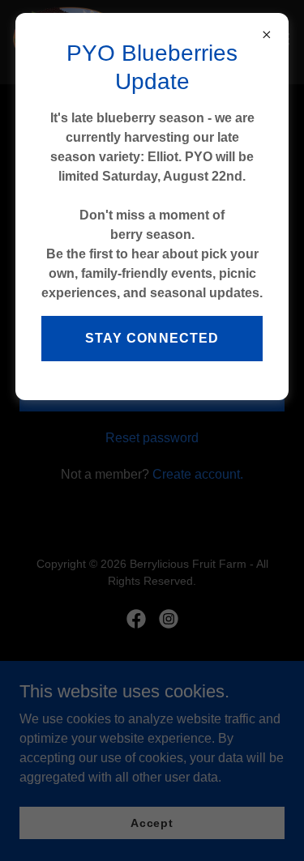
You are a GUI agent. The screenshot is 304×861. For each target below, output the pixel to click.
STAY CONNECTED (151, 338)
